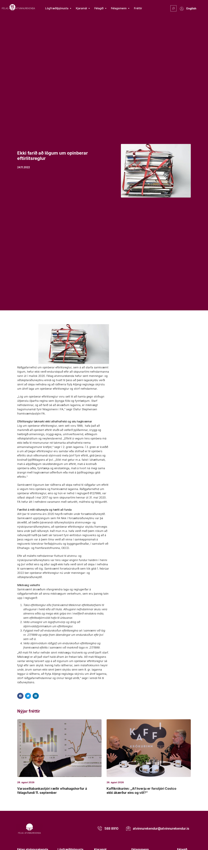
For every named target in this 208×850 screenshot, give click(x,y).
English (191, 8)
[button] (20, 696)
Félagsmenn (119, 8)
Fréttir (138, 8)
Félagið (99, 8)
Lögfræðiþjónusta (56, 8)
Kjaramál (81, 8)
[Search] (173, 8)
